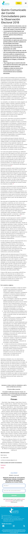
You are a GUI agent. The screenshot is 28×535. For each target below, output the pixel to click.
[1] (11, 165)
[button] (5, 3)
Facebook (3, 465)
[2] (13, 183)
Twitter (2, 467)
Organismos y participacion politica (15, 506)
